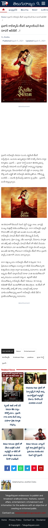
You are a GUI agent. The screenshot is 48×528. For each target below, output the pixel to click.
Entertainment (29, 351)
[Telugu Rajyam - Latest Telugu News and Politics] (4, 3)
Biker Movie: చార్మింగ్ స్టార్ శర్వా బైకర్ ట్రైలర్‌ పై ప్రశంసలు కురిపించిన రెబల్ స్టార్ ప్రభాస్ (35, 449)
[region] (24, 128)
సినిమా (34, 10)
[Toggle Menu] (43, 3)
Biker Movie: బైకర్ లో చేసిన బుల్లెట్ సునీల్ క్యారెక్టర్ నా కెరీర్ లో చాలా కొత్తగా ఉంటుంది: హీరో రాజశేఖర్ (12, 451)
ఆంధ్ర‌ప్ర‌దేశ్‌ (13, 10)
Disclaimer (41, 520)
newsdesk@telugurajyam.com (30, 513)
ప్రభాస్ (4, 363)
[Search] (38, 3)
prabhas (30, 357)
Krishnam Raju (18, 357)
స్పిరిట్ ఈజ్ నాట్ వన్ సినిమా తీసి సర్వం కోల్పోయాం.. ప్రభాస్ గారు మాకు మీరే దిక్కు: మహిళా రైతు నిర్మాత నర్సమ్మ (12, 415)
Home (3, 17)
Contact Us (28, 520)
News (18, 351)
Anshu (7, 37)
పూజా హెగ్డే (40, 357)
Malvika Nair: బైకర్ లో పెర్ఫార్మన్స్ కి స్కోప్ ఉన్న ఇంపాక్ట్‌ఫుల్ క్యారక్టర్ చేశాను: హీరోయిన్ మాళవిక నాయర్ (35, 395)
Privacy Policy (15, 520)
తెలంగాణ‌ (24, 10)
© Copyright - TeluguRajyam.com (24, 525)
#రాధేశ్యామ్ (6, 357)
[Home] (3, 9)
